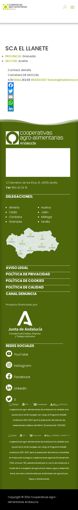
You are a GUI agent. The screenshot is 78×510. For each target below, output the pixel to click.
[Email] (39, 97)
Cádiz (13, 212)
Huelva (46, 207)
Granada (15, 222)
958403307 (39, 80)
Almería (14, 207)
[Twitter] (39, 91)
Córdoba (15, 217)
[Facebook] (39, 85)
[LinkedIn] (39, 108)
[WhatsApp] (39, 103)
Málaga (46, 217)
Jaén (44, 212)
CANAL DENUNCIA (21, 293)
